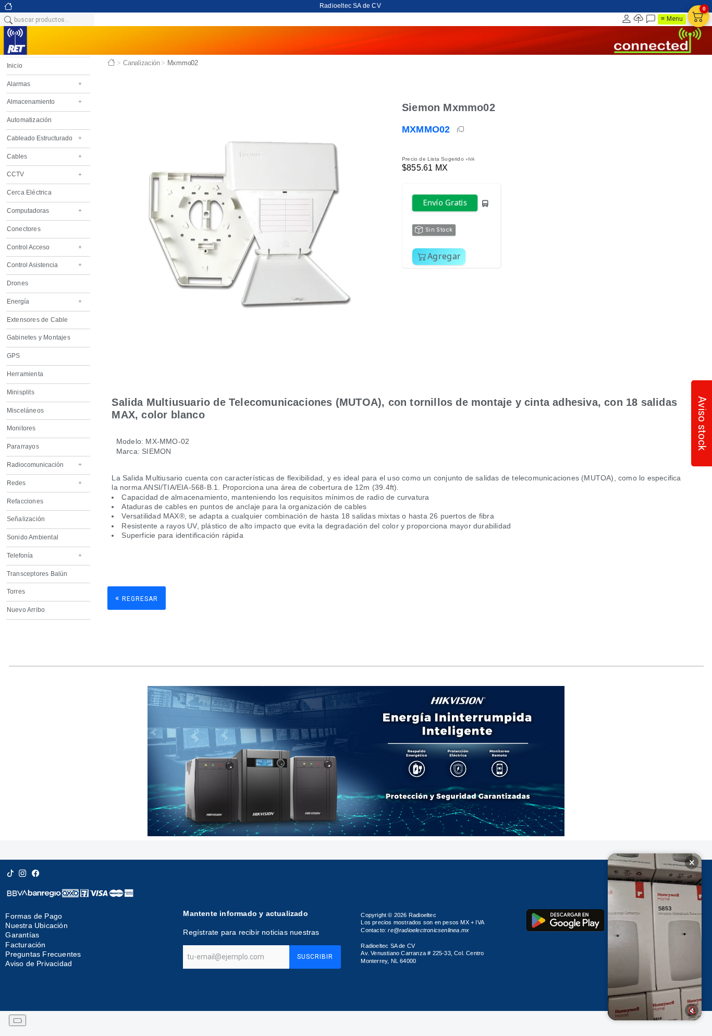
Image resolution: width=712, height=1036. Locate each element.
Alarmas (44, 84)
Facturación (25, 945)
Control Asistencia (44, 265)
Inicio (14, 65)
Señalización (26, 519)
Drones (17, 283)
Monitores (21, 428)
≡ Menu (672, 18)
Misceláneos (25, 410)
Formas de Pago (33, 916)
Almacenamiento (44, 101)
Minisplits (20, 392)
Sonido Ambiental (32, 537)
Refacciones (25, 501)
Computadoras (44, 210)
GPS (13, 355)
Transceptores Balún (37, 573)
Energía (44, 301)
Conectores (24, 229)
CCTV (44, 174)
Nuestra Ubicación (36, 925)
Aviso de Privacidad (38, 964)
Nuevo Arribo (26, 609)
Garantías (22, 935)
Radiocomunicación (44, 464)
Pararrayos (23, 446)
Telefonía (44, 555)
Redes (44, 483)
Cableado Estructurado (44, 138)
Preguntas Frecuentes (43, 954)
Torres (16, 591)
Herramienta (25, 374)
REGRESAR (136, 598)
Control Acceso (44, 247)
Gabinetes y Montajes (38, 337)
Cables (44, 156)
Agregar (444, 256)
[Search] (8, 19)
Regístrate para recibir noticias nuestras (251, 932)
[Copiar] (461, 129)
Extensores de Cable (37, 319)
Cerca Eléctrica (29, 192)
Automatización (29, 120)
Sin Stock (439, 229)
